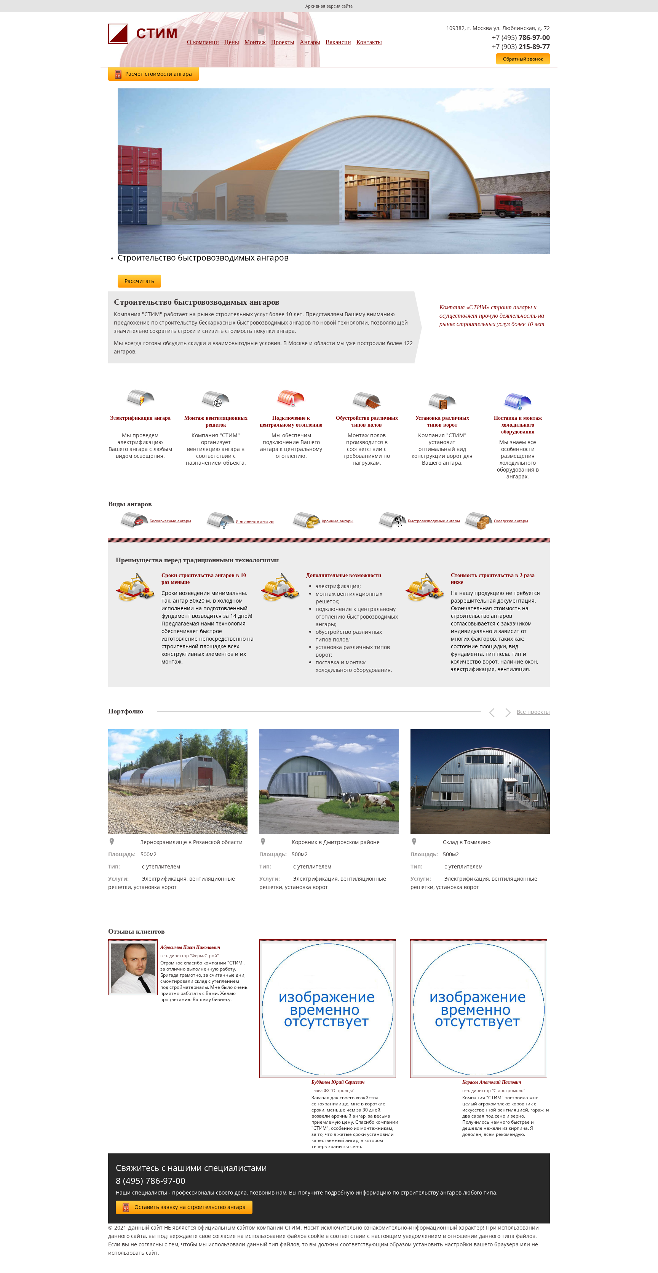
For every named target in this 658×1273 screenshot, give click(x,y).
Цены (231, 42)
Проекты (282, 42)
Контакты (369, 42)
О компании (203, 42)
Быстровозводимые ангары (434, 520)
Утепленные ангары (255, 521)
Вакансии (338, 42)
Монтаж (255, 42)
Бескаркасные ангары (170, 520)
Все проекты (533, 711)
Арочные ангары (337, 520)
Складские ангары (511, 520)
